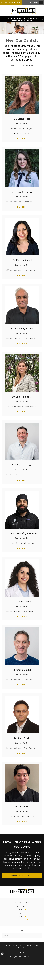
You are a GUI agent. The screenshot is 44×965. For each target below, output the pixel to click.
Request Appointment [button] (11, 2)
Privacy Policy (9, 945)
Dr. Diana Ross (22, 118)
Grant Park (21, 907)
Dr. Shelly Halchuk (22, 396)
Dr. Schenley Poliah (22, 328)
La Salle (21, 910)
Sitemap (36, 945)
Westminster (21, 920)
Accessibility (20, 945)
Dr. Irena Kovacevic (22, 192)
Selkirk (20, 917)
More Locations (21, 134)
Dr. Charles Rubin (22, 669)
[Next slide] (42, 19)
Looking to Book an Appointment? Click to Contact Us (22, 19)
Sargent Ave (21, 913)
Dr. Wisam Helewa (22, 465)
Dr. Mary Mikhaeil (22, 260)
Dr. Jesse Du (22, 806)
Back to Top (22, 948)
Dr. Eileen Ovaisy (22, 601)
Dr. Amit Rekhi (22, 738)
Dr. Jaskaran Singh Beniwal (22, 533)
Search (29, 945)
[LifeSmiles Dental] (22, 10)
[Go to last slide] (2, 19)
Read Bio (21, 139)
